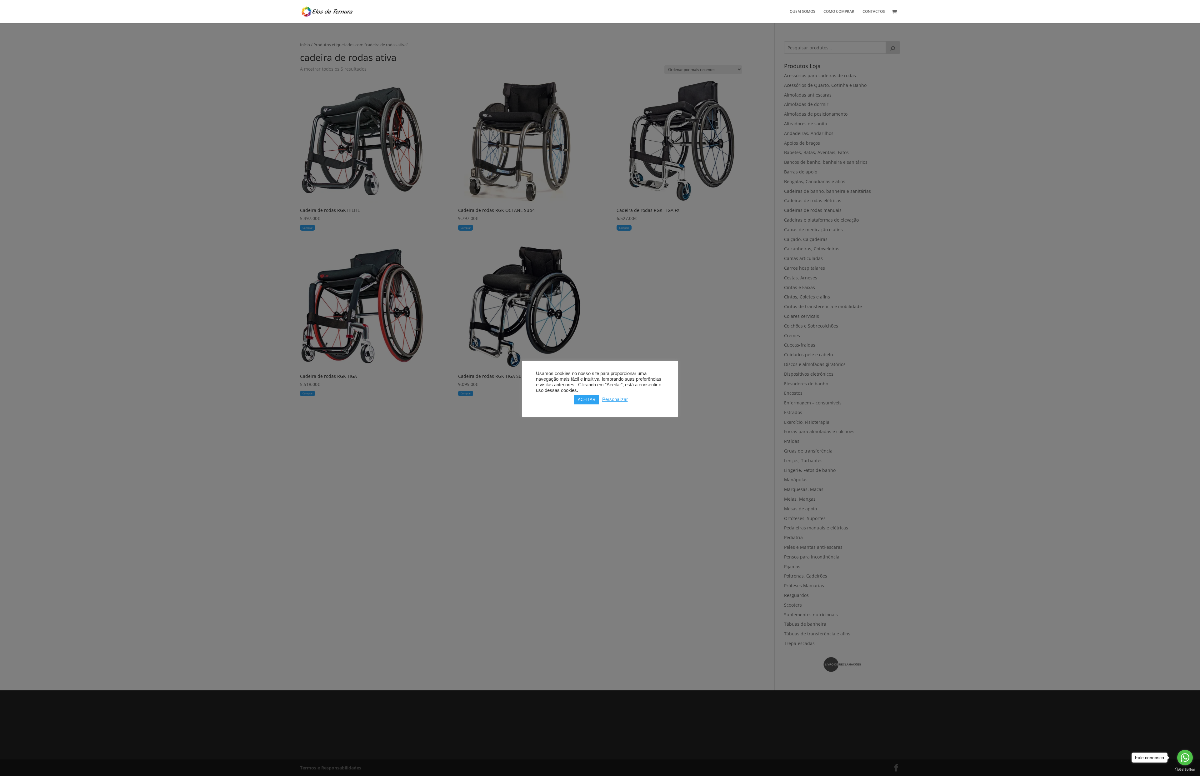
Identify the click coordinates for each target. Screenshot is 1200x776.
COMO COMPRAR (838, 11)
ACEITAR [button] (586, 399)
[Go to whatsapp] (1185, 757)
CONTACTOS (873, 11)
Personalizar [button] (615, 399)
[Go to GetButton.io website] (1185, 770)
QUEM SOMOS (802, 11)
